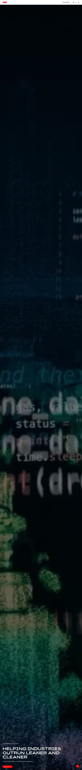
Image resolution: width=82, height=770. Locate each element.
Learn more (6, 766)
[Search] (76, 2)
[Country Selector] (73, 2)
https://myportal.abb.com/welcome (78, 2)
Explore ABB (66, 2)
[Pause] (77, 766)
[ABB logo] (5, 2)
